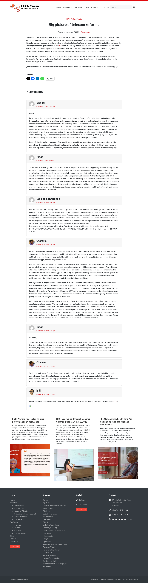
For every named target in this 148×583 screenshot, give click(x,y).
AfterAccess (48, 516)
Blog (87, 7)
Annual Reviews (20, 516)
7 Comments (85, 32)
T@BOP (46, 503)
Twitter (82, 500)
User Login (15, 546)
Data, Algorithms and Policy (54, 530)
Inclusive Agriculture (51, 525)
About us (66, 7)
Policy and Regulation (51, 550)
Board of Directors (21, 511)
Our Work (78, 7)
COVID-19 (47, 552)
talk (60, 46)
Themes (17, 525)
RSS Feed (82, 510)
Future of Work (49, 547)
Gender (46, 500)
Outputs (17, 530)
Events (17, 527)
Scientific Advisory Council (25, 514)
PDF (115, 401)
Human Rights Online (51, 558)
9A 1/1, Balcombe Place (121, 503)
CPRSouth (47, 519)
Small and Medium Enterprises (55, 544)
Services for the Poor (51, 561)
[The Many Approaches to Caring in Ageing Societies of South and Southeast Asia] (118, 463)
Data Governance (50, 514)
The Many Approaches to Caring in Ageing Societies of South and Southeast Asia (116, 422)
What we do (19, 505)
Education (47, 533)
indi (38, 390)
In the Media (19, 519)
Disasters (46, 522)
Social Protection (49, 555)
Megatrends (48, 536)
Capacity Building (50, 527)
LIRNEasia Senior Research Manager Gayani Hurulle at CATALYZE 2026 (73, 420)
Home (58, 7)
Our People (18, 508)
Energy (45, 539)
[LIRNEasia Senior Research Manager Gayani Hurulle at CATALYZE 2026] (74, 465)
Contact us (104, 7)
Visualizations (20, 533)
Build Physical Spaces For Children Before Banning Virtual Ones (28, 420)
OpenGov (47, 541)
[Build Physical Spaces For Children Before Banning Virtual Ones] (30, 460)
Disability (47, 511)
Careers (94, 7)
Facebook (83, 504)
